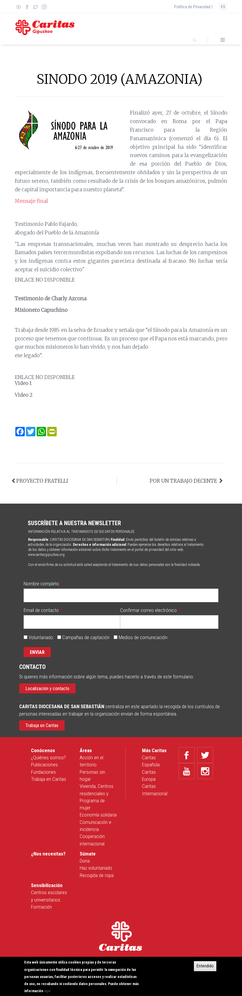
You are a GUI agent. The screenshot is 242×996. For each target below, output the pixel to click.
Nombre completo (41, 584)
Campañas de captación (85, 637)
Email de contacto (41, 610)
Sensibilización (47, 885)
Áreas (86, 750)
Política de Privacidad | (193, 6)
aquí (47, 991)
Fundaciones (43, 772)
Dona (85, 861)
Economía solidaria (98, 815)
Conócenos (43, 750)
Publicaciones (44, 765)
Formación (41, 907)
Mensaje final (31, 201)
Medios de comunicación (143, 637)
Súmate (88, 854)
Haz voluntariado (96, 868)
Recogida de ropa (97, 875)
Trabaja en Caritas (41, 725)
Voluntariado (41, 637)
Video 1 (23, 383)
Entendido (205, 966)
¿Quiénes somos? (48, 757)
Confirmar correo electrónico (148, 610)
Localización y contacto (47, 688)
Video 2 (23, 395)
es (223, 7)
